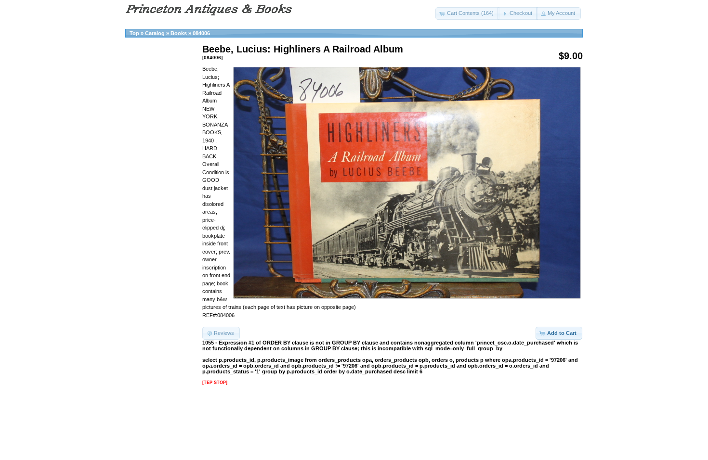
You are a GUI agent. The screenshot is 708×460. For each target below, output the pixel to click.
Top (134, 33)
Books (178, 33)
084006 (201, 33)
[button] (467, 13)
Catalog (155, 33)
